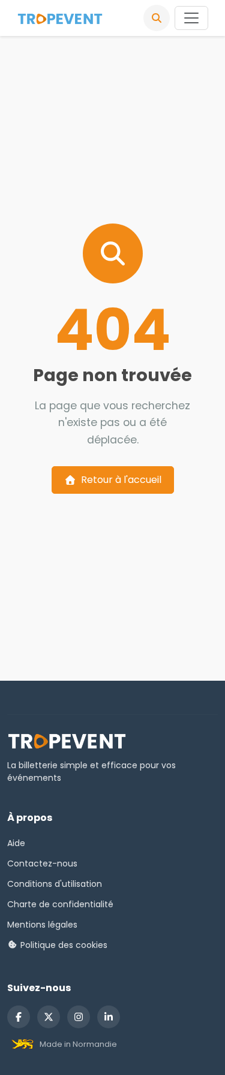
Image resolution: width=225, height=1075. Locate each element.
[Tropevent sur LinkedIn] (108, 1016)
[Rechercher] (156, 18)
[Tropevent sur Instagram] (78, 1016)
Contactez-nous (42, 863)
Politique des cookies (62, 945)
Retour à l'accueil (121, 480)
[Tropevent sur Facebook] (18, 1016)
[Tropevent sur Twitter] (48, 1016)
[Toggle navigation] (191, 18)
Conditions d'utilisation (54, 884)
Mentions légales (42, 925)
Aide (16, 843)
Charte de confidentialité (60, 904)
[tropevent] (60, 18)
